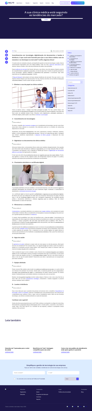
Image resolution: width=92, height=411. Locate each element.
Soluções (22, 394)
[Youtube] (85, 406)
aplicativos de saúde (19, 244)
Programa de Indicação (42, 394)
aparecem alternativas (55, 64)
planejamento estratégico (32, 278)
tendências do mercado (21, 69)
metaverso (34, 214)
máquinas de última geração (42, 134)
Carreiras (38, 397)
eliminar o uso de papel (42, 114)
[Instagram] (80, 406)
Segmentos (23, 392)
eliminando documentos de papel (28, 191)
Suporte (38, 399)
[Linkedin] (68, 406)
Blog (82, 392)
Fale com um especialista (78, 2)
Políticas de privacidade (65, 392)
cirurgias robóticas (45, 211)
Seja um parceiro (65, 3)
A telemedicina (15, 211)
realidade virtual (24, 228)
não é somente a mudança (29, 125)
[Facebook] (74, 406)
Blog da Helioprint (17, 77)
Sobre (37, 392)
